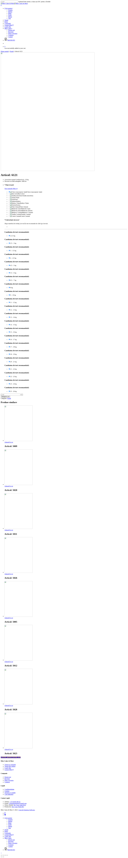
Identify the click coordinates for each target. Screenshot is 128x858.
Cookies (6, 791)
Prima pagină (5, 51)
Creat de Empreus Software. (26, 810)
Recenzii (7, 779)
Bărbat (10, 821)
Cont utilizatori (8, 794)
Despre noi (7, 777)
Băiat (9, 823)
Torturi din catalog (9, 766)
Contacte (7, 782)
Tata (9, 828)
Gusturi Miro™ (9, 769)
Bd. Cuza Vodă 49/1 (18, 807)
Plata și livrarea (8, 780)
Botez (6, 831)
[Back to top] (1, 853)
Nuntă (11, 51)
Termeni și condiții (9, 792)
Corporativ (7, 833)
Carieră (10, 846)
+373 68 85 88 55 (15, 802)
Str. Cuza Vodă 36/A (20, 805)
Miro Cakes (7, 838)
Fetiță (10, 824)
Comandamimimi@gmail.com (18, 803)
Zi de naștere (8, 818)
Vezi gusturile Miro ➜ (10, 188)
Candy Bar (7, 768)
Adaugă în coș (5, 396)
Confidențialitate (9, 789)
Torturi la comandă (10, 764)
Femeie (10, 819)
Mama (10, 826)
